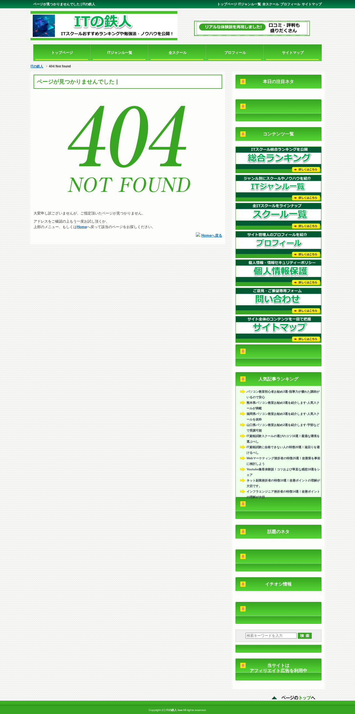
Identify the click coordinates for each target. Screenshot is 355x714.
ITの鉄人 (37, 66)
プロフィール (290, 4)
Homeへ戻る (211, 235)
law (180, 710)
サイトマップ (312, 4)
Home (82, 227)
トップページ (227, 4)
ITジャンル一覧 (249, 4)
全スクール (270, 4)
